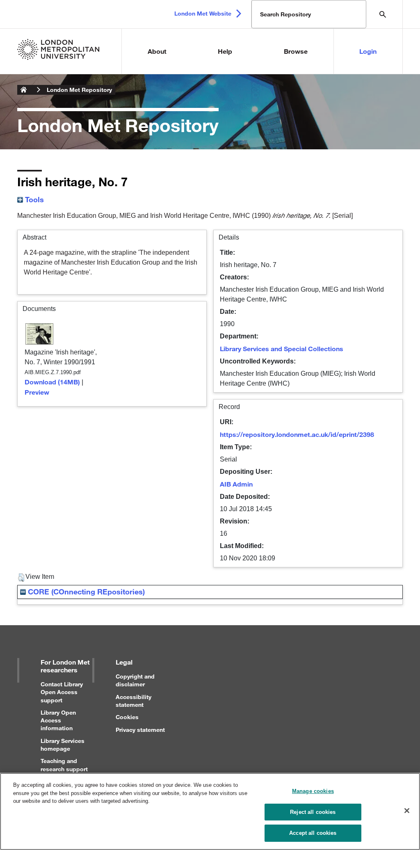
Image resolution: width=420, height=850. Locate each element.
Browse (296, 51)
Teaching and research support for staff (64, 768)
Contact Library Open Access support (62, 692)
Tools (33, 199)
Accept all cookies (312, 833)
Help (225, 51)
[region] (210, 811)
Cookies (127, 716)
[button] (21, 578)
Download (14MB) (52, 382)
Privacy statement (140, 729)
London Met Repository (79, 89)
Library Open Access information (58, 720)
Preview (37, 392)
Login (368, 51)
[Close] (407, 811)
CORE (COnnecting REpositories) (85, 591)
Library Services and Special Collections (281, 348)
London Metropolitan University (23, 90)
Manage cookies (313, 791)
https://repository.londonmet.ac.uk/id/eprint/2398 (297, 434)
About (157, 51)
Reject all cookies (313, 812)
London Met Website (202, 13)
